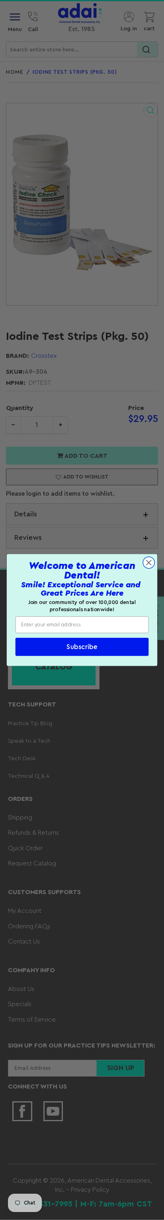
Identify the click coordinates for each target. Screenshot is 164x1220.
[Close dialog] (148, 562)
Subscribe (81, 646)
